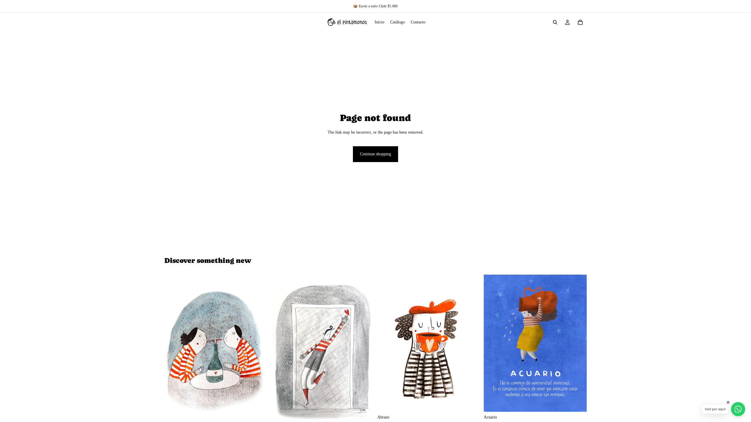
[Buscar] (555, 22)
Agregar (582, 402)
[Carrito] (580, 22)
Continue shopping (375, 154)
